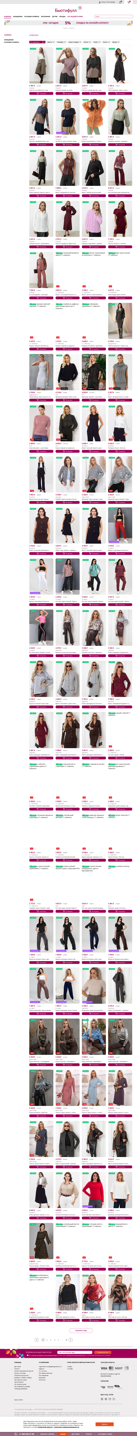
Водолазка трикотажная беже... (93, 1010)
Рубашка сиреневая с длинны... (92, 244)
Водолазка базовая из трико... (39, 1317)
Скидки (69, 1366)
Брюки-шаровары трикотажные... (40, 1010)
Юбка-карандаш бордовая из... (118, 652)
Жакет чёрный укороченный (91, 192)
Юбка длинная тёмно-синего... (118, 90)
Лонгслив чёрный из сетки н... (66, 1317)
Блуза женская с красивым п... (66, 1061)
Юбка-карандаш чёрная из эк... (92, 1164)
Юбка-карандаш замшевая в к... (92, 755)
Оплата (16, 1369)
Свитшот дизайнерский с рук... (92, 90)
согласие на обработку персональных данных (44, 1355)
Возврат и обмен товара (22, 1378)
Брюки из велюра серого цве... (39, 959)
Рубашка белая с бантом (116, 448)
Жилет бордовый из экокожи (65, 192)
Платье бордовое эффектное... (66, 244)
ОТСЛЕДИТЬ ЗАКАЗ (105, 1434)
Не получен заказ (20, 1384)
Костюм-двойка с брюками (38, 295)
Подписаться (102, 1352)
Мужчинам (45, 16)
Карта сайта (18, 1400)
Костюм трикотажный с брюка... (66, 601)
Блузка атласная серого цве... (39, 703)
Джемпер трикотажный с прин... (93, 499)
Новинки (7, 16)
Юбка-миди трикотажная (116, 295)
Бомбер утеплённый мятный (65, 857)
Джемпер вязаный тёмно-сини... (66, 397)
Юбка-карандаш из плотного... (92, 703)
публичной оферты (45, 1427)
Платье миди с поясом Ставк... (39, 1266)
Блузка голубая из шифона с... (66, 346)
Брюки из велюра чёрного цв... (66, 959)
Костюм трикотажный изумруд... (93, 908)
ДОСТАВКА (76, 1434)
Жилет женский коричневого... (39, 550)
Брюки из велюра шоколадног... (118, 959)
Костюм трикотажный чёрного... (67, 908)
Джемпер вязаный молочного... (118, 1215)
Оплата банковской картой (23, 1371)
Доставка (17, 1366)
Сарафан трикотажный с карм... (40, 908)
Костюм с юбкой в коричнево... (39, 806)
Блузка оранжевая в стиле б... (92, 141)
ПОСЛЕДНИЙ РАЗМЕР (75, 16)
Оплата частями (20, 1373)
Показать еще (81, 1330)
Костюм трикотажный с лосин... (40, 652)
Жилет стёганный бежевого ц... (66, 295)
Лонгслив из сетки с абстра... (91, 1317)
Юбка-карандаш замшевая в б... (40, 755)
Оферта (41, 1369)
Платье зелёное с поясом (117, 244)
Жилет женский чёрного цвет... (92, 448)
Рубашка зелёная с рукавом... (118, 141)
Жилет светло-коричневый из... (92, 295)
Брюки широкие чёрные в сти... (92, 857)
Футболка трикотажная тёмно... (66, 141)
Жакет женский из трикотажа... (66, 703)
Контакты (42, 1380)
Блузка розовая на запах (64, 90)
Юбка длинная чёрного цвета (39, 192)
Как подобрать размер (22, 1386)
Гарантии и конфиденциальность (50, 1366)
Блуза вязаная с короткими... (39, 448)
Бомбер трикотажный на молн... (66, 499)
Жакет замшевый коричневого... (66, 755)
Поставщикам (43, 1375)
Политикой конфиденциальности (76, 1355)
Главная (65, 28)
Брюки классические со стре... (66, 806)
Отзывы (70, 1369)
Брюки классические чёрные (39, 499)
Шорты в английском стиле (38, 90)
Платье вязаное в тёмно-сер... (118, 346)
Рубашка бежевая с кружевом (92, 346)
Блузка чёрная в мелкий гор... (39, 346)
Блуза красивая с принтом (38, 1112)
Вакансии (42, 1378)
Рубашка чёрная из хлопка (91, 806)
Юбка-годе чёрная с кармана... (66, 550)
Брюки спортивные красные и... (118, 550)
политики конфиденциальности (66, 1427)
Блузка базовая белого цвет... (118, 1266)
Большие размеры (31, 16)
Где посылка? (18, 1382)
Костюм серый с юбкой (116, 755)
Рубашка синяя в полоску (116, 908)
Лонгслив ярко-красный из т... (92, 1215)
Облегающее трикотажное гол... (40, 397)
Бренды (62, 16)
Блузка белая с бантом (116, 857)
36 (66, 1340)
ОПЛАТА (89, 1434)
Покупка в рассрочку (21, 1375)
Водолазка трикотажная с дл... (118, 806)
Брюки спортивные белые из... (39, 601)
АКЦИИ (62, 1434)
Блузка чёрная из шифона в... (65, 448)
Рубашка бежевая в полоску (65, 1215)
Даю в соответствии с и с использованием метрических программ (69, 1355)
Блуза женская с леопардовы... (39, 1061)
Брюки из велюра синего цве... (92, 959)
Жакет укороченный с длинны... (66, 1164)
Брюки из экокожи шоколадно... (66, 652)
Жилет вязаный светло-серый (118, 397)
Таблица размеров (20, 1389)
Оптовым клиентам (45, 1373)
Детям (54, 16)
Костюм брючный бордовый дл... (119, 192)
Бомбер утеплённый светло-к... (66, 1266)
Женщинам (17, 16)
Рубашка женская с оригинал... (92, 652)
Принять (105, 1424)
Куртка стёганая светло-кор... (92, 1266)
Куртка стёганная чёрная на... (39, 857)
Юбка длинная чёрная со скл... (39, 1215)
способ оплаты (106, 1376)
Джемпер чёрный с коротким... (92, 397)
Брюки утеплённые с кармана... (118, 1010)
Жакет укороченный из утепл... (118, 1164)
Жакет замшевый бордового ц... (119, 703)
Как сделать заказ (20, 1380)
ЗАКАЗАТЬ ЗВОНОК (47, 1434)
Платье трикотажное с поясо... (66, 1112)
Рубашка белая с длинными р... (39, 244)
